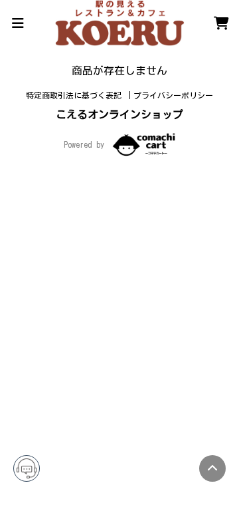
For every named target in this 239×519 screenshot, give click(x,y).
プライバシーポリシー (173, 95)
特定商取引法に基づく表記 (76, 95)
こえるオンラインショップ (119, 114)
